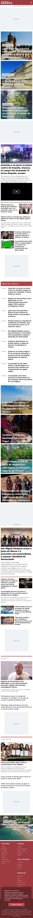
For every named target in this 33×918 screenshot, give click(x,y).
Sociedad (4, 851)
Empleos (19, 864)
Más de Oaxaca (7, 45)
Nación (4, 857)
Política (4, 855)
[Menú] (31, 2)
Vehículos (20, 866)
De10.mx (19, 886)
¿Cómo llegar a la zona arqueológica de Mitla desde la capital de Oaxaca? (15, 82)
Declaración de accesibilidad (16, 907)
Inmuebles (20, 862)
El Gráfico (20, 876)
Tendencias (5, 859)
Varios (19, 868)
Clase (18, 878)
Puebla (19, 855)
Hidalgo (19, 846)
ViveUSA (19, 880)
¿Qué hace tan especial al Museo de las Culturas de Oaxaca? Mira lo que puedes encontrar (16, 53)
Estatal (4, 846)
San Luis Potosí (21, 851)
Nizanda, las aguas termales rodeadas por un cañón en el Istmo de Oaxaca (16, 112)
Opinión (4, 863)
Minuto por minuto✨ (11, 284)
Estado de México (22, 848)
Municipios (5, 853)
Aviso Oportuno (21, 884)
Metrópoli (4, 848)
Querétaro (20, 853)
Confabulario (21, 882)
